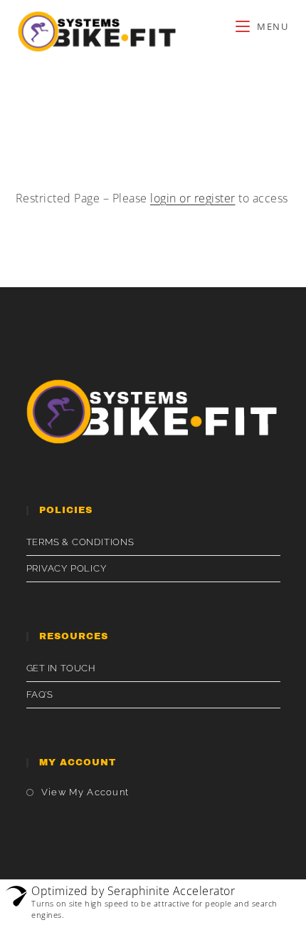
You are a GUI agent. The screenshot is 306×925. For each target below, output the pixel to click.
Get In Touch (61, 668)
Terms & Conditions (80, 542)
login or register (193, 198)
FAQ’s (39, 694)
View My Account (85, 792)
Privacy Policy (66, 568)
